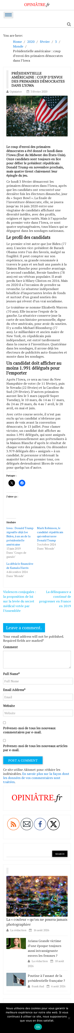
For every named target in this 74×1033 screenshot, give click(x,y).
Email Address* (14, 689)
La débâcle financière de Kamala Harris (19, 566)
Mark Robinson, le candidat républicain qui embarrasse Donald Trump (50, 534)
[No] (69, 1018)
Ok (38, 1026)
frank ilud (38, 986)
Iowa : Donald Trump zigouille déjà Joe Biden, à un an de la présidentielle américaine (20, 536)
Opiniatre (16, 91)
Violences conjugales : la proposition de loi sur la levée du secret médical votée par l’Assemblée (19, 601)
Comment (10, 647)
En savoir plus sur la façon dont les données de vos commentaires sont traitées (36, 777)
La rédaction (18, 930)
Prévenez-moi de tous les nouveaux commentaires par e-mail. (29, 730)
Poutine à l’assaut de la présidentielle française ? (46, 978)
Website (9, 705)
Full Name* (11, 673)
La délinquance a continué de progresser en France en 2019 (55, 599)
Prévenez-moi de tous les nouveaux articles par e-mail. (35, 748)
